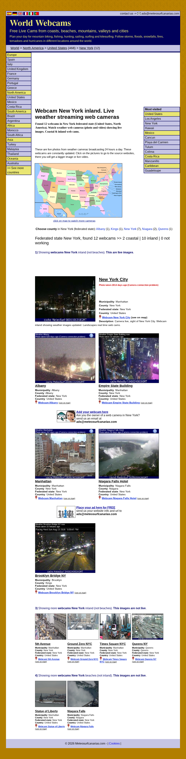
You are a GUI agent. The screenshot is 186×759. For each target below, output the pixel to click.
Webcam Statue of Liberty (51, 726)
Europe (12, 54)
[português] (36, 14)
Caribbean (152, 165)
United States (57, 48)
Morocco (12, 130)
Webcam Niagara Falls (82, 726)
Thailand (13, 153)
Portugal (12, 83)
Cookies (114, 743)
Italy (10, 64)
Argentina (13, 120)
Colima (149, 151)
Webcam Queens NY (145, 659)
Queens (163, 229)
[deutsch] (15, 14)
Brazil (11, 116)
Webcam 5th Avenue (49, 659)
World (15, 48)
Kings (114, 229)
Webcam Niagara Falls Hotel (119, 498)
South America (16, 111)
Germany (13, 78)
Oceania (12, 158)
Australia (13, 163)
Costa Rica (14, 106)
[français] (26, 14)
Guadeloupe (153, 170)
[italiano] (31, 14)
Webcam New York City (116, 317)
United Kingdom (17, 69)
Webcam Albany (48, 402)
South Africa (15, 135)
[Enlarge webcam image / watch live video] (65, 382)
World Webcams (40, 22)
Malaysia (13, 149)
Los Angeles (153, 118)
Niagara (147, 229)
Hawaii (149, 128)
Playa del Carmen (156, 142)
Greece (12, 87)
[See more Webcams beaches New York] (50, 706)
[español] (9, 14)
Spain (11, 59)
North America (33, 48)
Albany (100, 229)
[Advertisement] (107, 79)
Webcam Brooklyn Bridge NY (56, 592)
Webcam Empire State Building (121, 402)
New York (86, 48)
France (11, 73)
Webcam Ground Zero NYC (84, 659)
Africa (11, 125)
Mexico (12, 102)
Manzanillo (152, 161)
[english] (20, 14)
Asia (10, 139)
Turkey (11, 144)
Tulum (149, 147)
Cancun (150, 137)
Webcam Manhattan (50, 498)
